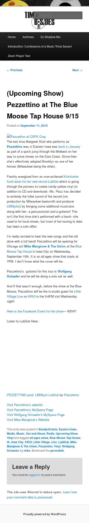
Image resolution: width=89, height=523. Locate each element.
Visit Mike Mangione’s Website (28, 419)
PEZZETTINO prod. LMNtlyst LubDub (33, 395)
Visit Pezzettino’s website (24, 404)
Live (54, 442)
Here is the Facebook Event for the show (35, 311)
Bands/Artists (48, 429)
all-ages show (39, 438)
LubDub (63, 442)
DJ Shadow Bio (51, 37)
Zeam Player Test (19, 56)
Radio (50, 433)
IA (8, 442)
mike (27, 450)
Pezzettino (71, 395)
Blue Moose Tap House (65, 438)
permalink (57, 450)
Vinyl (10, 438)
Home (12, 37)
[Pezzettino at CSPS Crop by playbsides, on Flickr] (26, 136)
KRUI (31, 296)
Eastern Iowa (67, 429)
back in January (69, 146)
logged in (35, 475)
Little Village (41, 442)
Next (77, 70)
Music (20, 433)
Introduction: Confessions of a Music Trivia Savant (40, 46)
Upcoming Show (67, 433)
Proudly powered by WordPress (44, 514)
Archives (28, 37)
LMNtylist (13, 206)
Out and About (35, 433)
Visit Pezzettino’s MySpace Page (30, 409)
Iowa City (17, 442)
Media (11, 433)
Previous (15, 70)
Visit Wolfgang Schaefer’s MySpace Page (36, 414)
